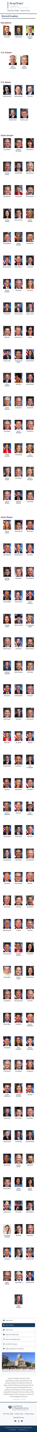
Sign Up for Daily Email (12, 1334)
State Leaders (10, 1325)
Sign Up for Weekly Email (13, 1339)
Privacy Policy (29, 1414)
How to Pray (25, 10)
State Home (9, 1320)
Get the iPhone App (11, 1344)
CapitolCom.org (18, 1417)
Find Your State (13, 10)
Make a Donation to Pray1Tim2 (15, 1349)
